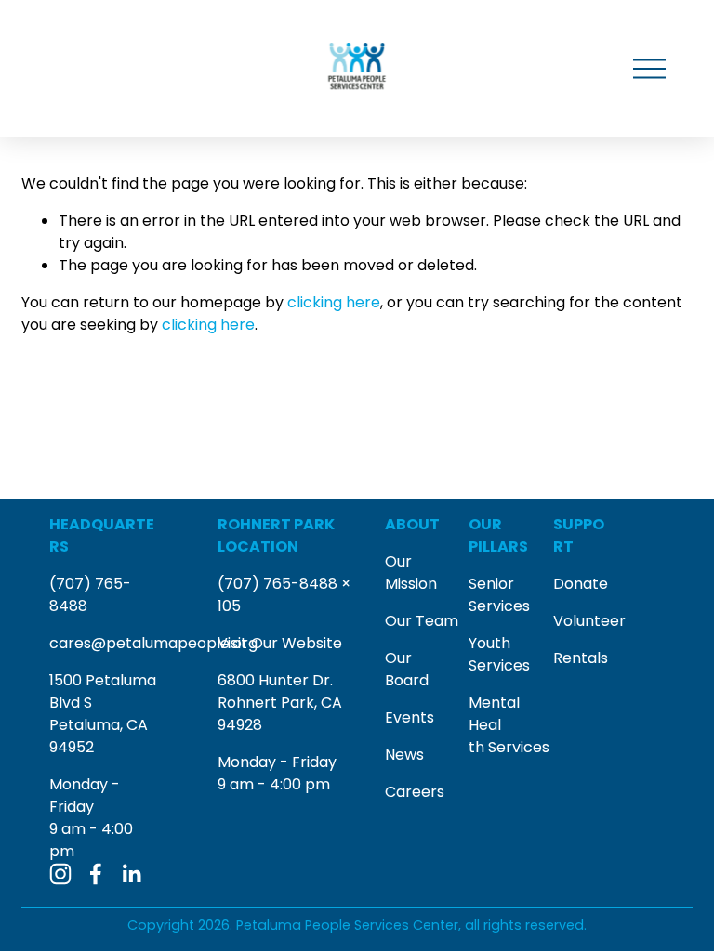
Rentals (580, 658)
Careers (414, 791)
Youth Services (499, 654)
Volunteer (589, 621)
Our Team (421, 621)
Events (409, 717)
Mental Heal (494, 714)
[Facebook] (96, 874)
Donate (580, 583)
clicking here (333, 302)
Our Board (407, 669)
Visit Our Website (280, 643)
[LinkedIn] (131, 874)
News (404, 754)
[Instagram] (60, 874)
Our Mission (411, 572)
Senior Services (499, 595)
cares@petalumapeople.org (153, 643)
